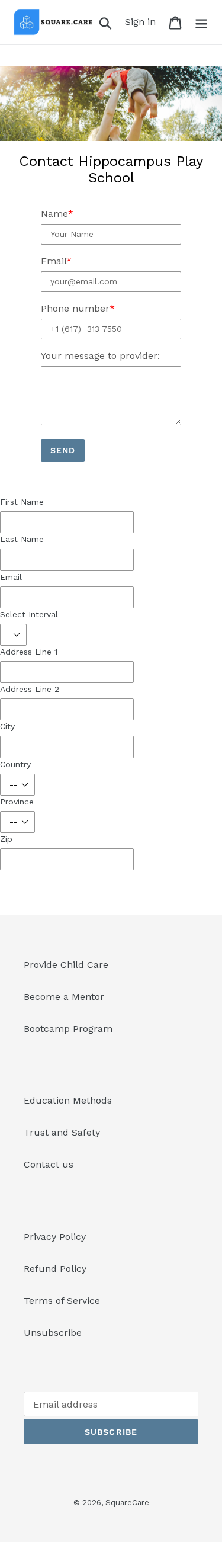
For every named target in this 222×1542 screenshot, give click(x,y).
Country (15, 764)
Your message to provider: (100, 355)
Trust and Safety (62, 1132)
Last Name (22, 539)
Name (54, 213)
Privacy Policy (55, 1236)
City (7, 726)
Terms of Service (62, 1300)
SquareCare (127, 1502)
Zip (6, 839)
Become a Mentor (64, 996)
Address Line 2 (29, 689)
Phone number (75, 308)
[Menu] (201, 22)
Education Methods (68, 1100)
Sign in (143, 21)
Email (53, 261)
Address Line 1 (28, 651)
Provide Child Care (66, 964)
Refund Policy (55, 1268)
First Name (22, 501)
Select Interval (29, 614)
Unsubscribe (53, 1332)
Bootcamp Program (68, 1028)
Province (17, 801)
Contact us (48, 1164)
